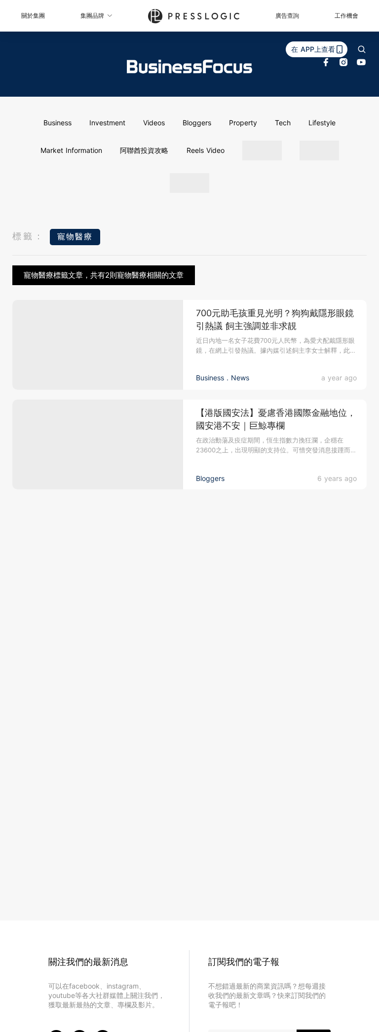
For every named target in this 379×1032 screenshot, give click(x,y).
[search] (361, 49)
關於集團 (33, 15)
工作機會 (346, 15)
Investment (107, 122)
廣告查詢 (287, 15)
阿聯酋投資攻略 (144, 150)
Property (243, 122)
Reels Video (206, 150)
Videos (154, 122)
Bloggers (197, 122)
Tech (283, 122)
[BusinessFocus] (189, 66)
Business (57, 122)
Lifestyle (322, 122)
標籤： (28, 236)
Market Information (71, 150)
